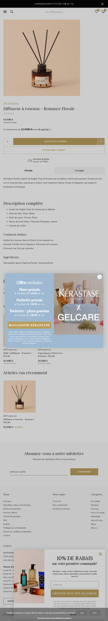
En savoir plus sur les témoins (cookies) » (55, 618)
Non (94, 613)
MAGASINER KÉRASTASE (29, 325)
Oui (81, 613)
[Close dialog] (99, 276)
